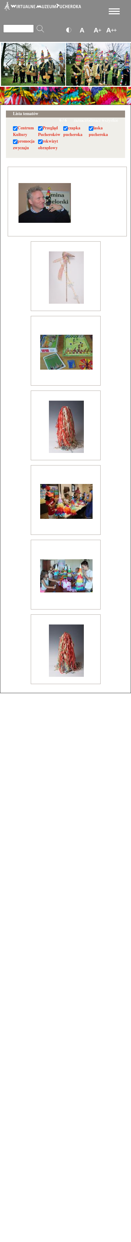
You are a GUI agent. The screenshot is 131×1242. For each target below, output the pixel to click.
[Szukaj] (40, 28)
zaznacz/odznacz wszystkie (96, 120)
